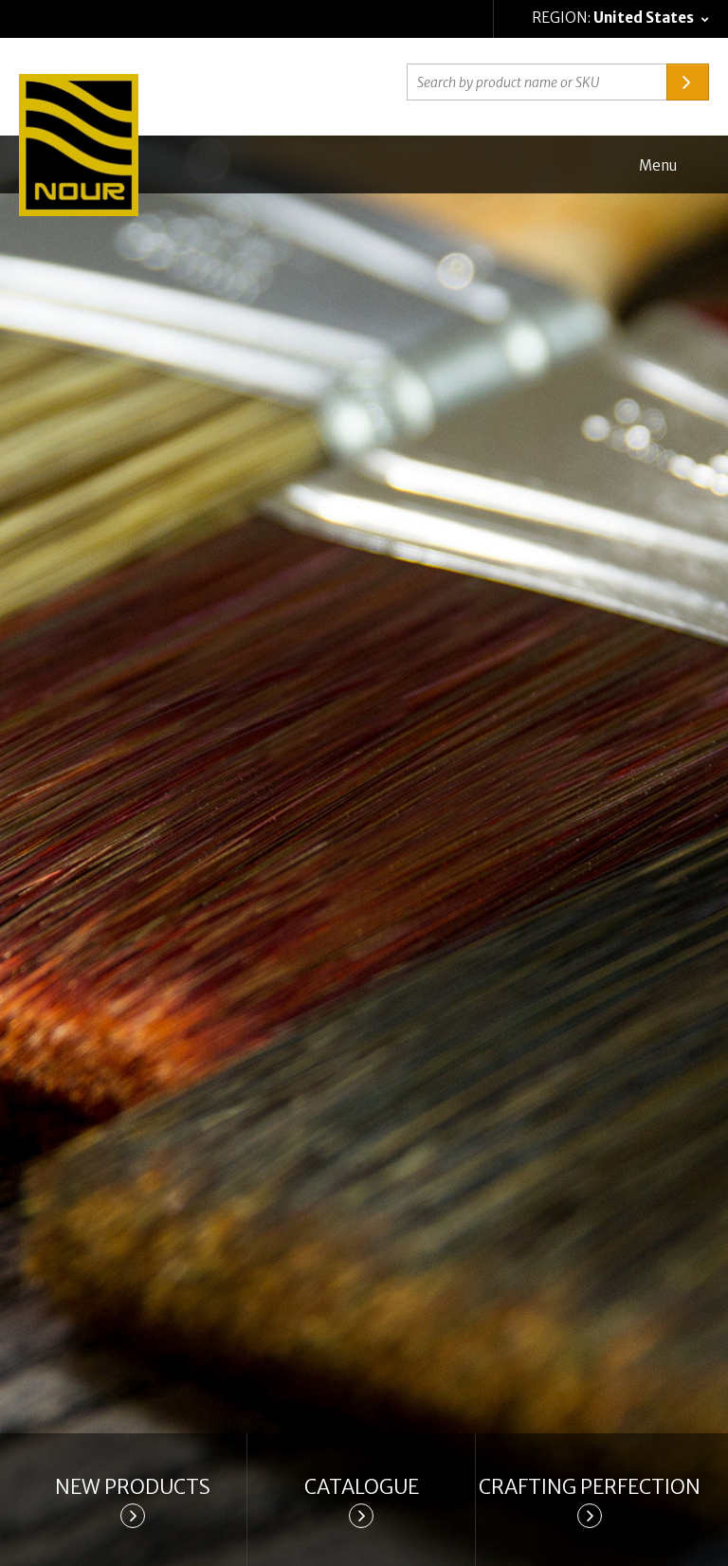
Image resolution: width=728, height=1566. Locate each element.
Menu (658, 165)
